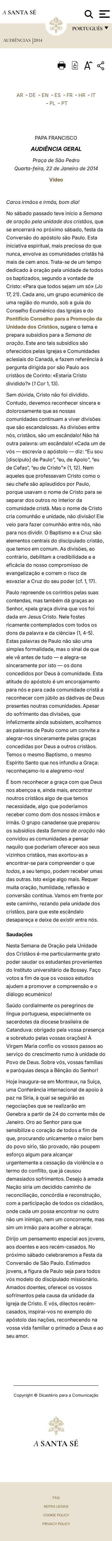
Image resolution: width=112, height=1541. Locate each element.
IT (93, 95)
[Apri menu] (104, 14)
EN (45, 95)
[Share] (101, 66)
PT (64, 103)
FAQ (56, 1497)
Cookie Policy (56, 1515)
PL (52, 103)
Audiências (17, 40)
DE (32, 95)
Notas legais (56, 1506)
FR (69, 95)
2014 (38, 40)
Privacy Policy (56, 1524)
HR (81, 95)
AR (19, 95)
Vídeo (56, 179)
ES (57, 95)
